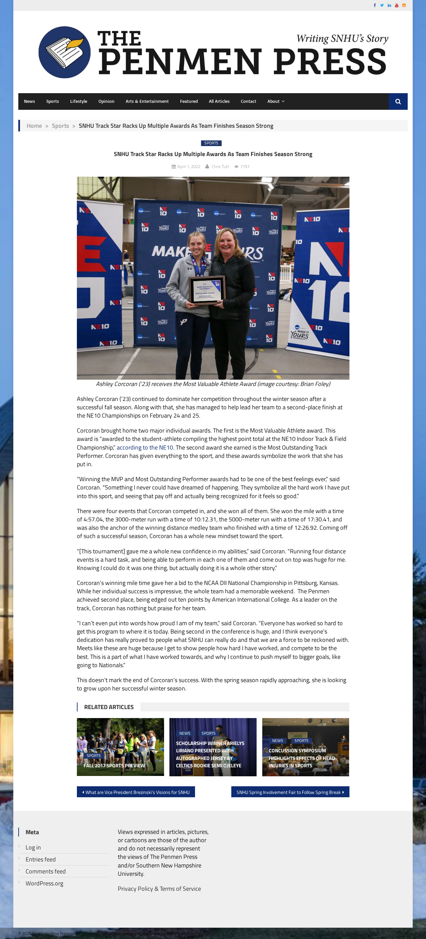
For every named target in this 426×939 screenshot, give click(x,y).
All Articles (219, 101)
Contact (248, 101)
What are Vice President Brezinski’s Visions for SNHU (138, 792)
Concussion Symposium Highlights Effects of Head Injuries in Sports (302, 758)
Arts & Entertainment (147, 101)
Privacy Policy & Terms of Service (159, 888)
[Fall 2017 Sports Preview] (120, 747)
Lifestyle (78, 101)
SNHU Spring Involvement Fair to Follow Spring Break (289, 792)
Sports (52, 101)
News (29, 101)
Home (34, 125)
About (274, 101)
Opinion (106, 101)
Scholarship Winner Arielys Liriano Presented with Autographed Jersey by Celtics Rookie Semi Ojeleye (210, 755)
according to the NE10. (145, 447)
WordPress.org (44, 883)
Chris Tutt (220, 166)
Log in (33, 847)
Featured (189, 101)
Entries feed (41, 859)
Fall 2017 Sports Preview (114, 765)
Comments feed (46, 871)
